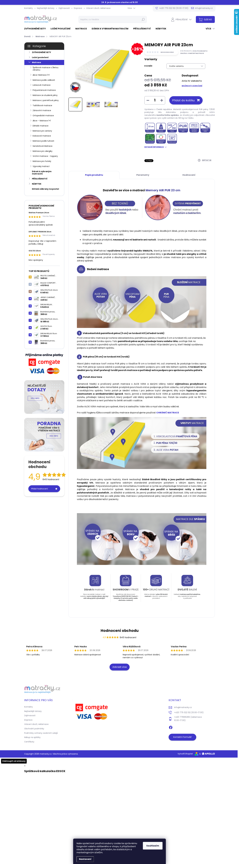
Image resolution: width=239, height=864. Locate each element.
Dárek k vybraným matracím (41, 172)
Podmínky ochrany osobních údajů (41, 733)
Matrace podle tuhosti (43, 141)
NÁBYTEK (36, 183)
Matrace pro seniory (42, 130)
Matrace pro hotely (42, 161)
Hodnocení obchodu (120, 630)
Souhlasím (152, 845)
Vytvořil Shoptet (185, 753)
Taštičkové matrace (42, 105)
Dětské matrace (40, 125)
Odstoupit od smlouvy (14, 761)
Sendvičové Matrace (42, 146)
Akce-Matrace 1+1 (41, 75)
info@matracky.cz (183, 707)
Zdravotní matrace (42, 110)
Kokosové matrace (42, 135)
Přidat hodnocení (39, 488)
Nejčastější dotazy (45, 8)
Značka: (192, 53)
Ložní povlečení (40, 57)
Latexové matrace (41, 85)
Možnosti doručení (192, 86)
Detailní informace (154, 147)
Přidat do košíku (183, 100)
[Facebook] (171, 727)
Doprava (78, 8)
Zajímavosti (64, 8)
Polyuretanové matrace (44, 90)
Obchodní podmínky (34, 728)
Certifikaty (29, 741)
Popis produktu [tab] (94, 175)
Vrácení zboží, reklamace (98, 8)
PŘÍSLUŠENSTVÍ (39, 178)
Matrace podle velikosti (44, 80)
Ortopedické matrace (43, 115)
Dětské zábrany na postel (45, 189)
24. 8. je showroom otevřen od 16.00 (119, 2)
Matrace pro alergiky (42, 151)
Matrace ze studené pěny (45, 95)
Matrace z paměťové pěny (46, 100)
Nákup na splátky (32, 737)
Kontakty (28, 8)
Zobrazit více (119, 667)
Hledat (143, 19)
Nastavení (85, 859)
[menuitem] (36, 29)
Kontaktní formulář (182, 737)
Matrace (36, 62)
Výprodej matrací (41, 166)
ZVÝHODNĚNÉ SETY (41, 52)
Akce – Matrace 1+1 (42, 120)
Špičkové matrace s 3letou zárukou (45, 68)
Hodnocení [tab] (188, 175)
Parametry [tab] (142, 175)
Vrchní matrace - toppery (45, 156)
